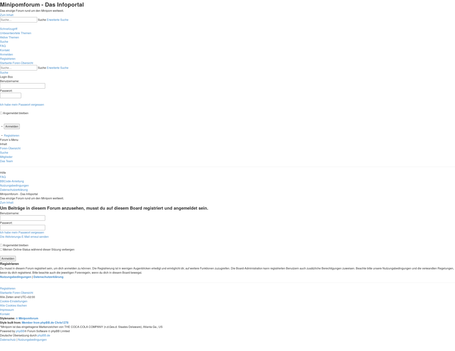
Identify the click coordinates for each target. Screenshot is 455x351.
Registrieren (11, 135)
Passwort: (6, 223)
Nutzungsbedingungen (15, 277)
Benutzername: (9, 213)
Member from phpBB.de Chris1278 (45, 322)
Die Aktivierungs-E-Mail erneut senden (24, 237)
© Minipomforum (27, 318)
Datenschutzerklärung (48, 277)
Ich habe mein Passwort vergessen (22, 104)
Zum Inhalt (6, 15)
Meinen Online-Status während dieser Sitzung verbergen (38, 249)
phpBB (20, 331)
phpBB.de (44, 335)
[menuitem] (15, 33)
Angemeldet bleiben (15, 113)
